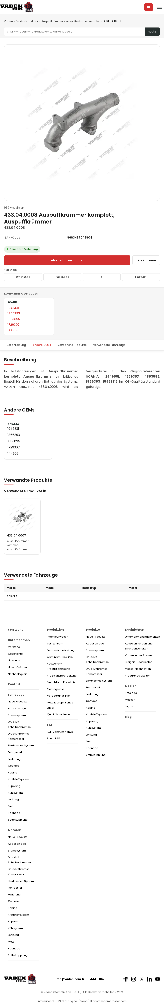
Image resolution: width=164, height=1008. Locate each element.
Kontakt (14, 684)
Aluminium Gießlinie (60, 657)
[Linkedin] (149, 979)
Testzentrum (55, 643)
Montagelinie (55, 689)
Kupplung (14, 786)
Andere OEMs (42, 345)
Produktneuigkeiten (137, 676)
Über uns (14, 660)
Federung (14, 759)
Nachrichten (134, 630)
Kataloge (131, 693)
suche (152, 32)
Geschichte (15, 654)
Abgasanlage (17, 708)
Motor (34, 21)
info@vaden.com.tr (70, 979)
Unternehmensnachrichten (142, 637)
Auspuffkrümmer (52, 21)
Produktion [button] (55, 630)
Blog (128, 717)
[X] (141, 979)
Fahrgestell (15, 752)
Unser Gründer (17, 667)
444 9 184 (97, 979)
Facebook (62, 277)
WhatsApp (23, 277)
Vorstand (14, 647)
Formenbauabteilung (61, 650)
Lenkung (13, 799)
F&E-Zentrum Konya (60, 732)
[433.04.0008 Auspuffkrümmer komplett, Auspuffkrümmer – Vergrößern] (82, 122)
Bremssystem (17, 715)
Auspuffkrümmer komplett (83, 21)
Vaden (8, 21)
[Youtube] (157, 979)
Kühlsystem (15, 793)
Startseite (16, 630)
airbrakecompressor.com (109, 1001)
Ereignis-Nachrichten (138, 662)
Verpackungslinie (58, 696)
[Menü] (160, 7)
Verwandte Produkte (72, 345)
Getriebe (14, 766)
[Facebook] (125, 979)
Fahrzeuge (16, 695)
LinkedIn (141, 277)
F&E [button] (50, 725)
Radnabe (14, 813)
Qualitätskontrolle (58, 714)
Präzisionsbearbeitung (62, 676)
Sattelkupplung (18, 820)
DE (148, 7)
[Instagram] (133, 979)
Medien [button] (130, 686)
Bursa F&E (53, 738)
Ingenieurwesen (57, 637)
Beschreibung (16, 345)
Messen (130, 700)
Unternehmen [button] (19, 640)
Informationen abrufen (67, 260)
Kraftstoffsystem (18, 779)
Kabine (12, 772)
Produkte (22, 21)
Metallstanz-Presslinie (61, 682)
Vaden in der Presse (138, 655)
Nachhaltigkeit (17, 674)
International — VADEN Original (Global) (63, 1001)
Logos (129, 706)
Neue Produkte (18, 701)
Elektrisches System (21, 745)
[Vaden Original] (16, 7)
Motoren (14, 830)
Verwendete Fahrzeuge (109, 345)
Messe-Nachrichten (138, 669)
